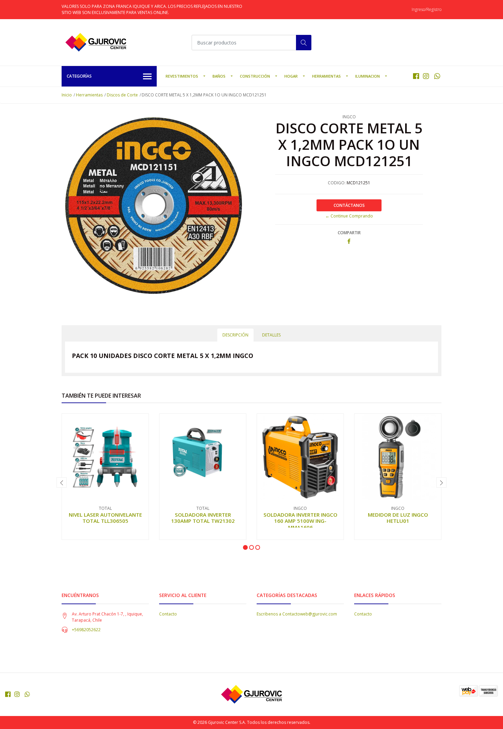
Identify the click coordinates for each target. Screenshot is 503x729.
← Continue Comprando (349, 216)
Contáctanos (349, 205)
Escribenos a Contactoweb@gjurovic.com (297, 614)
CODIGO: (337, 183)
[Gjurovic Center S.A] (96, 42)
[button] (245, 547)
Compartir (349, 233)
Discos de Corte (122, 95)
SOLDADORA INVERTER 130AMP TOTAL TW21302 (203, 517)
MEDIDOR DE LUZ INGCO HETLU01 (398, 517)
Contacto (168, 614)
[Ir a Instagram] (426, 76)
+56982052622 (86, 630)
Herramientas (326, 76)
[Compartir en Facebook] (349, 241)
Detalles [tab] (271, 335)
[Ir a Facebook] (416, 76)
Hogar (291, 76)
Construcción (255, 76)
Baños (218, 76)
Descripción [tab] (235, 335)
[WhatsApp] (437, 76)
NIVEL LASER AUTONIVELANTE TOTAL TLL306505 (105, 517)
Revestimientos (182, 76)
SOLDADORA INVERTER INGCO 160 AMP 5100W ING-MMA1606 (300, 520)
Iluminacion (367, 76)
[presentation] (61, 482)
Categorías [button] (79, 76)
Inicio (67, 95)
